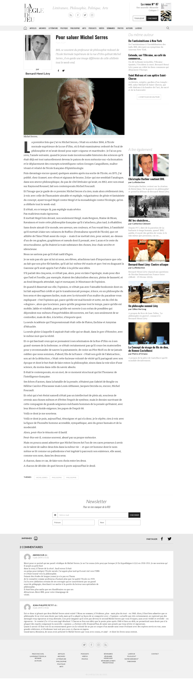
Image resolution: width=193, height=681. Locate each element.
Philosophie (75, 28)
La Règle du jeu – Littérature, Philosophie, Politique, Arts (25, 28)
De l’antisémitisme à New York (145, 41)
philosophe (57, 477)
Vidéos (101, 28)
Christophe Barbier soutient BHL (146, 179)
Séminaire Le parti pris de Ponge (108, 662)
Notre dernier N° (132, 659)
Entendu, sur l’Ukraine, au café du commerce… (147, 56)
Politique (64, 28)
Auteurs (129, 28)
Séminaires (111, 28)
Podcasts (92, 28)
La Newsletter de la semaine (38, 657)
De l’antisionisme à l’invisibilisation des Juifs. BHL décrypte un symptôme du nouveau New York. (147, 47)
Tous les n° (139, 18)
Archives (42, 28)
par (136, 182)
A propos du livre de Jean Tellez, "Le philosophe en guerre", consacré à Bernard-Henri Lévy (145, 316)
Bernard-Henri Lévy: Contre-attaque (148, 264)
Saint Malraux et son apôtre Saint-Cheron (147, 76)
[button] (167, 28)
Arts (84, 28)
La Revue (131, 654)
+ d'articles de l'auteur (149, 97)
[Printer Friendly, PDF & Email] (36, 540)
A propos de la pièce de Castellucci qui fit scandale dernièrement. (148, 359)
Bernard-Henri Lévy (37, 73)
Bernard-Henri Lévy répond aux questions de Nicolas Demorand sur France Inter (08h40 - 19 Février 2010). (148, 274)
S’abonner (131, 661)
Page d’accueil (38, 654)
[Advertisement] (148, 126)
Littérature (53, 28)
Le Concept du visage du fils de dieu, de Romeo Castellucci (148, 348)
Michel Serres (41, 477)
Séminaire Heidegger (108, 657)
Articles (33, 28)
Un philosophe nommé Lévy (143, 306)
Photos (120, 28)
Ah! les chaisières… (139, 220)
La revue (138, 28)
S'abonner (152, 18)
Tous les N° (131, 656)
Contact (155, 654)
